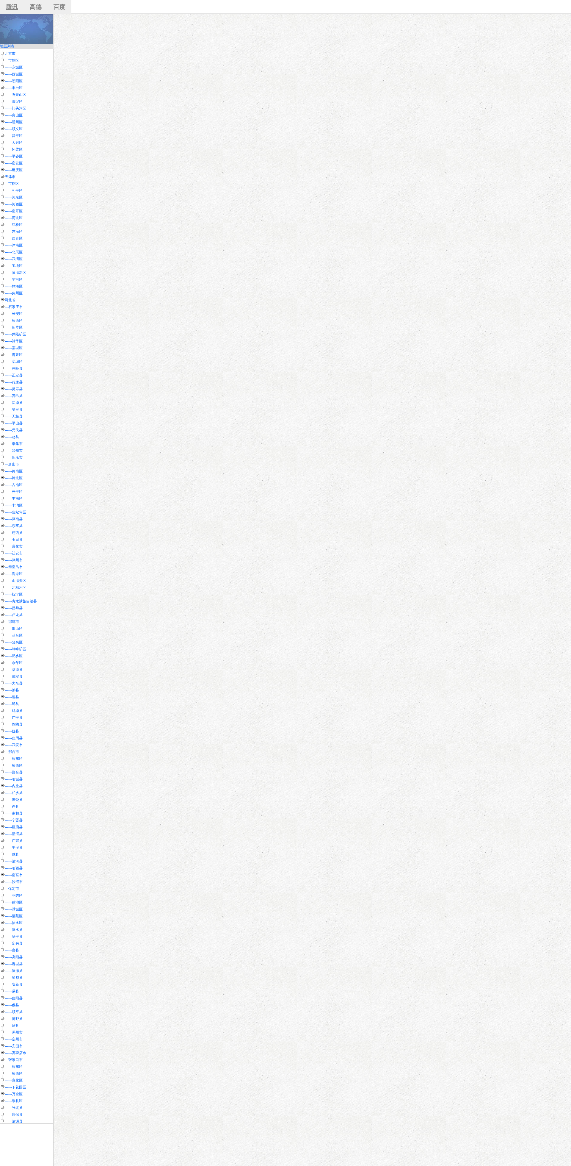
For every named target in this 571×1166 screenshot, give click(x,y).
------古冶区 (14, 485)
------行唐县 (14, 382)
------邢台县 (14, 772)
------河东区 (14, 197)
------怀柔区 (14, 149)
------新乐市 (14, 457)
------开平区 (14, 492)
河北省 (10, 300)
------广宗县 (14, 841)
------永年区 (14, 663)
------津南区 (14, 245)
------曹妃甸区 (15, 512)
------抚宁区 (14, 594)
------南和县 (14, 813)
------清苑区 (14, 916)
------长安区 (14, 314)
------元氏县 (14, 430)
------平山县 (14, 423)
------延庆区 (14, 170)
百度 (59, 7)
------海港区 (14, 574)
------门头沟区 (15, 108)
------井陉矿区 (15, 334)
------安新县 (14, 984)
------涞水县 (14, 930)
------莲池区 (14, 902)
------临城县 (14, 779)
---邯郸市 (12, 622)
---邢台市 (12, 752)
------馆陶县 (14, 724)
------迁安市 (14, 553)
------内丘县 (14, 786)
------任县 (12, 806)
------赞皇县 (14, 409)
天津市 (10, 177)
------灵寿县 (14, 389)
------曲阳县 (14, 998)
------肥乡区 (14, 656)
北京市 (10, 53)
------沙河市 (14, 882)
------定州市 (14, 1039)
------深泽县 (14, 403)
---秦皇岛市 (14, 567)
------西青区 (14, 238)
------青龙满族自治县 (21, 601)
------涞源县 (14, 971)
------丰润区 (14, 505)
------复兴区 (14, 642)
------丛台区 (14, 635)
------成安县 (14, 676)
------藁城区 (14, 348)
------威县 (12, 854)
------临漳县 (14, 670)
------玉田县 (14, 539)
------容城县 (14, 964)
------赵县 (12, 437)
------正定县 (14, 375)
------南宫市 (14, 875)
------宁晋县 (14, 820)
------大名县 (14, 683)
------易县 (12, 991)
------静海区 (14, 286)
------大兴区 (14, 142)
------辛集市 (14, 444)
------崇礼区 (14, 1101)
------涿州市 (14, 1032)
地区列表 (7, 46)
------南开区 (14, 211)
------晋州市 (14, 450)
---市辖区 (12, 60)
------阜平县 (14, 936)
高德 (36, 7)
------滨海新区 (15, 273)
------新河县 (14, 834)
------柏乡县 (14, 793)
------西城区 (14, 74)
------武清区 (14, 259)
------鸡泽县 (14, 711)
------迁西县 (14, 533)
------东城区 (14, 67)
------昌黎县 (14, 608)
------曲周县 (14, 738)
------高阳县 (14, 957)
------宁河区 (14, 279)
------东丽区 (14, 231)
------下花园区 (15, 1087)
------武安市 (14, 745)
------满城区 (14, 909)
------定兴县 (14, 943)
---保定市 (12, 889)
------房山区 (14, 115)
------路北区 (14, 478)
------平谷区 (14, 156)
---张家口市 (14, 1060)
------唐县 (12, 950)
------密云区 (14, 163)
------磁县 (12, 697)
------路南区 (14, 471)
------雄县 (12, 1025)
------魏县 (12, 731)
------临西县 (14, 868)
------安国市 (14, 1046)
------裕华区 (14, 341)
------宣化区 (14, 1080)
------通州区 (14, 122)
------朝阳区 (14, 81)
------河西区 (14, 204)
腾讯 (12, 7)
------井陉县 (14, 368)
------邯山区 (14, 628)
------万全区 (14, 1094)
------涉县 (12, 690)
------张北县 (14, 1108)
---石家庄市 (14, 307)
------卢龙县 (14, 615)
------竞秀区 (14, 895)
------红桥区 (14, 225)
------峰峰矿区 (15, 649)
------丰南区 (14, 498)
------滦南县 (14, 519)
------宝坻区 (14, 266)
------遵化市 (14, 546)
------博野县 (14, 1019)
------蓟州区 (14, 293)
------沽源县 (14, 1121)
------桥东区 (14, 759)
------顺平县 (14, 1012)
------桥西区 (14, 320)
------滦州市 (14, 560)
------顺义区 (14, 129)
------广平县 (14, 717)
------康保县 (14, 1114)
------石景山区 (15, 95)
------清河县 (14, 861)
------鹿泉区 (14, 355)
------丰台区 (14, 88)
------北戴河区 (15, 587)
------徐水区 (14, 923)
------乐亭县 (14, 526)
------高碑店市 (15, 1053)
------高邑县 (14, 396)
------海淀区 (14, 101)
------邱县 (12, 704)
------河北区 (14, 218)
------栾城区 (14, 362)
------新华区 (14, 327)
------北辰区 (14, 252)
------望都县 (14, 978)
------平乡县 (14, 847)
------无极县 (14, 416)
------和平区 (14, 190)
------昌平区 (14, 136)
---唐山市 (12, 464)
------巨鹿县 (14, 827)
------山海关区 (15, 581)
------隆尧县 (14, 800)
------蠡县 (12, 1005)
